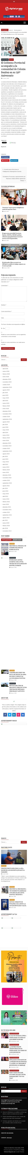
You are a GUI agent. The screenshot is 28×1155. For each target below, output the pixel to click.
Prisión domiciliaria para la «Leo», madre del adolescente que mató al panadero (13, 870)
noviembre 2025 (7, 382)
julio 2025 (5, 392)
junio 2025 (5, 395)
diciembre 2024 (7, 411)
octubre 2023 (6, 448)
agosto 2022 (6, 485)
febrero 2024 (6, 438)
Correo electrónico (6, 311)
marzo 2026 (6, 371)
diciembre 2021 (7, 507)
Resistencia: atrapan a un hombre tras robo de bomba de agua (17, 547)
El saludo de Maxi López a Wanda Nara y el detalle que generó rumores (17, 1037)
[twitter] (9, 715)
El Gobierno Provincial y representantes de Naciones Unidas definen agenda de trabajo (14, 178)
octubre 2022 (6, 480)
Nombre (3, 305)
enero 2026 (6, 376)
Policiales (12, 543)
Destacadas (5, 59)
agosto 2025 (6, 390)
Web (2, 318)
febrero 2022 (6, 501)
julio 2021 (5, 520)
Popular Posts (6, 540)
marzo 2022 (6, 499)
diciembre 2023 (7, 443)
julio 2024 (5, 424)
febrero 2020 (6, 525)
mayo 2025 (6, 398)
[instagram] (18, 715)
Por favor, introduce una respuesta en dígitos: (13, 324)
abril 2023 (5, 464)
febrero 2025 (6, 406)
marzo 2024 (6, 435)
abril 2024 (5, 432)
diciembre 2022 (7, 475)
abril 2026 (5, 368)
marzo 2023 (6, 467)
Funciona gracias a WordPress (12, 1149)
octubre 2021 (6, 512)
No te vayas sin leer (8, 1030)
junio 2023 (5, 459)
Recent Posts (17, 540)
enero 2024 (6, 440)
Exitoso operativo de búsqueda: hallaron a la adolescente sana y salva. (17, 903)
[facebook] (5, 715)
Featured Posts (6, 847)
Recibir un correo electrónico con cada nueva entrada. (13, 343)
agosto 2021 (6, 517)
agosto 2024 (6, 422)
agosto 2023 (6, 453)
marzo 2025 (6, 403)
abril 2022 (5, 496)
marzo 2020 (6, 523)
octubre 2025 (6, 384)
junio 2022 (5, 491)
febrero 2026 (6, 374)
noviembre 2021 (7, 509)
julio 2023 (5, 456)
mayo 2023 (6, 461)
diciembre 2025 (7, 379)
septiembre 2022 (7, 483)
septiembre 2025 (7, 387)
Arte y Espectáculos (14, 1033)
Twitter (14, 157)
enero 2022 (6, 504)
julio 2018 (5, 528)
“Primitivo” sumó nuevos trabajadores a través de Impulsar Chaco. (13, 208)
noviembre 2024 (7, 414)
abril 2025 (5, 400)
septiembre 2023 (7, 451)
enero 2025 (6, 408)
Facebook (5, 157)
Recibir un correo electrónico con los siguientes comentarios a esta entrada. (13, 335)
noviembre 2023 (7, 446)
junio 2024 (5, 427)
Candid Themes (20, 1151)
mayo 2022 (6, 493)
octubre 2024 (6, 416)
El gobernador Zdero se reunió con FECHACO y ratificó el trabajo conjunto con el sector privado (13, 264)
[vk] (23, 715)
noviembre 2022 (7, 477)
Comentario (4, 285)
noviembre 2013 (7, 531)
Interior (11, 59)
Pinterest (5, 160)
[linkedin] (14, 715)
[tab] (6, 540)
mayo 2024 (6, 430)
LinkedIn (14, 160)
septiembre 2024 (7, 419)
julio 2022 (5, 488)
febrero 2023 (6, 469)
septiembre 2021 (7, 515)
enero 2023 (6, 472)
